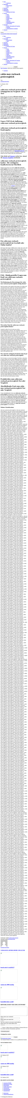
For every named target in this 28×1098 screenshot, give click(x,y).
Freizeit (5, 13)
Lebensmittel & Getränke (12, 28)
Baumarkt (5, 4)
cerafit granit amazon (13, 937)
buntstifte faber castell (7, 1001)
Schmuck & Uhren (10, 12)
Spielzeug (8, 3)
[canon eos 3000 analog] (9, 981)
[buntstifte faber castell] (9, 999)
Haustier (8, 27)
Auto (7, 6)
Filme (7, 14)
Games (7, 15)
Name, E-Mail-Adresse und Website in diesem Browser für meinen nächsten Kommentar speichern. (14, 1028)
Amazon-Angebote (8, 157)
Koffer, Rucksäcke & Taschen (13, 26)
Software (8, 21)
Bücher (8, 17)
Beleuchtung (9, 5)
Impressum (5, 1093)
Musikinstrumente (10, 22)
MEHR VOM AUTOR (19, 950)
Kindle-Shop (9, 18)
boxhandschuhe (11, 939)
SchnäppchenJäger (5, 81)
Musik (7, 19)
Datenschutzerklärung (8, 1094)
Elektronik (5, 9)
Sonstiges (5, 68)
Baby (4, 1)
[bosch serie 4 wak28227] (9, 964)
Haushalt (5, 24)
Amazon (12, 156)
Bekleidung (6, 10)
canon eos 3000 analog (7, 984)
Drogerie (5, 8)
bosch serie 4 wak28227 (7, 967)
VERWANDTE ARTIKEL (7, 950)
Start (2, 68)
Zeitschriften (9, 23)
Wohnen (5, 29)
